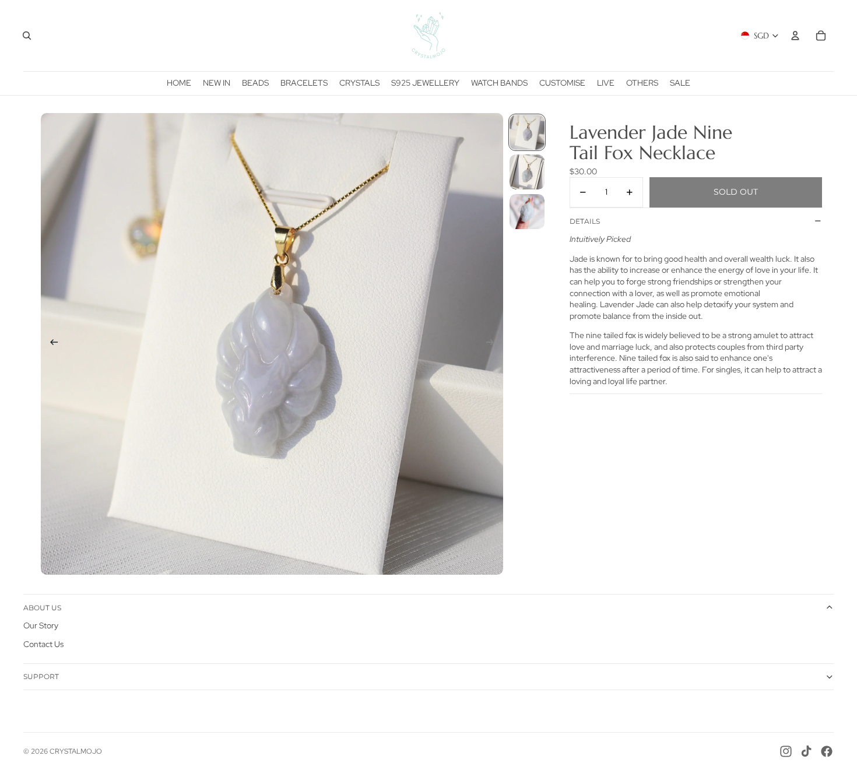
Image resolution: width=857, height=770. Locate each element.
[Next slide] (493, 344)
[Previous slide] (50, 344)
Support (41, 676)
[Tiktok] (806, 751)
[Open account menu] (795, 35)
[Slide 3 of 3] (527, 211)
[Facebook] (827, 751)
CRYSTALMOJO (76, 751)
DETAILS (585, 220)
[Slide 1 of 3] (527, 132)
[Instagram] (786, 751)
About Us (42, 607)
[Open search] (27, 35)
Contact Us (43, 644)
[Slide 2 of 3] (527, 171)
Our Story (40, 625)
